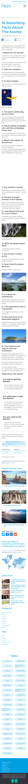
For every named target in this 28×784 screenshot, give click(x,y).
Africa (3, 636)
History (4, 614)
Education (20, 675)
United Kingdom (20, 743)
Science (4, 621)
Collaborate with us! (6, 762)
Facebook (7, 534)
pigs (15, 357)
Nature (4, 616)
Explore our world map (8, 550)
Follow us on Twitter (20, 39)
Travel (20, 738)
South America (20, 724)
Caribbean (7, 670)
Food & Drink (7, 685)
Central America (21, 670)
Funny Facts (5, 767)
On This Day (21, 709)
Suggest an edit (22, 1)
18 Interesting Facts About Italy (13, 486)
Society (4, 623)
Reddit (15, 534)
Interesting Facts (6, 768)
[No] (26, 778)
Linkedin (11, 534)
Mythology (7, 699)
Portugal (4, 644)
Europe (8, 17)
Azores (4, 638)
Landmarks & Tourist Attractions (20, 690)
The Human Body (7, 733)
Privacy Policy (5, 764)
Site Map (4, 765)
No (16, 780)
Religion (7, 719)
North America (7, 704)
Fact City (6, 6)
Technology (20, 729)
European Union (6, 642)
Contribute (15, 1)
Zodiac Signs (7, 753)
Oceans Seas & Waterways (5, 709)
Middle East (21, 695)
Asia (7, 666)
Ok (12, 780)
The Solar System (20, 733)
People (7, 714)
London (7, 695)
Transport (7, 738)
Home (3, 17)
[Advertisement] (14, 170)
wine (9, 324)
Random (4, 619)
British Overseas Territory (19, 666)
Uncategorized (6, 625)
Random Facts (5, 772)
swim (10, 424)
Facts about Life (6, 770)
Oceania (21, 704)
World (3, 627)
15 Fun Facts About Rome (12, 505)
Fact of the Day (6, 612)
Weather (7, 748)
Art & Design (20, 661)
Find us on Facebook (7, 39)
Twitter (3, 534)
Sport (7, 729)
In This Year (7, 690)
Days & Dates (7, 675)
